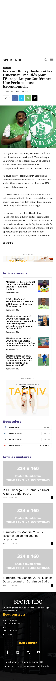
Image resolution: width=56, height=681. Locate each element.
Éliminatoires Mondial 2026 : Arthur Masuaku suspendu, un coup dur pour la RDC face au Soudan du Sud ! (19, 361)
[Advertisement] (28, 28)
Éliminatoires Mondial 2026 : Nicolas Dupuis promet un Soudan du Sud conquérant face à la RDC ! (21, 342)
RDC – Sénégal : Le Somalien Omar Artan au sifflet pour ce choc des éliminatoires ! (20, 303)
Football (7, 68)
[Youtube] (38, 652)
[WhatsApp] (28, 98)
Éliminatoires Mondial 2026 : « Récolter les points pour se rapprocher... (23, 535)
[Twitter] (21, 98)
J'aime (47, 427)
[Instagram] (17, 652)
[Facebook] (15, 98)
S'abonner (45, 445)
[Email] (34, 98)
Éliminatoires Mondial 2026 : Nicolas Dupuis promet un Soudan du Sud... (28, 579)
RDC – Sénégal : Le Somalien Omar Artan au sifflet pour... (26, 491)
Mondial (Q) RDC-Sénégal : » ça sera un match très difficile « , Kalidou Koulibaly (21, 286)
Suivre (47, 433)
